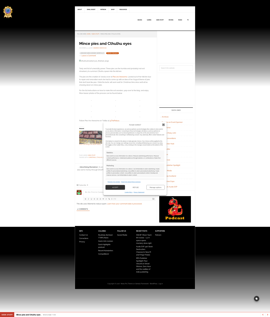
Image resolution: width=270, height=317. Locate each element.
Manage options (155, 187)
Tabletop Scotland (169, 176)
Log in (161, 284)
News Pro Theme (127, 284)
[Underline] (91, 199)
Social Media (167, 171)
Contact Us (83, 235)
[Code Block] (106, 199)
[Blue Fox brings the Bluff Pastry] (90, 137)
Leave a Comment (89, 56)
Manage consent (256, 298)
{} (112, 199)
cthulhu (99, 157)
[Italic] (88, 199)
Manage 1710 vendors (114, 181)
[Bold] (85, 199)
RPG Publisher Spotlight (171, 165)
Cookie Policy (129, 192)
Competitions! (103, 254)
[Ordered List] (97, 199)
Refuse (136, 187)
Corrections (83, 238)
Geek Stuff (91, 155)
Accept (115, 187)
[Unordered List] (100, 199)
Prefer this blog (112, 53)
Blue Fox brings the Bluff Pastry (90, 144)
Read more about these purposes (131, 181)
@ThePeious (114, 121)
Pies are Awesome (120, 77)
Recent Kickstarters (105, 251)
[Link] (109, 199)
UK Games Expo (168, 181)
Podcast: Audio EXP (169, 187)
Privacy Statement (139, 192)
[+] (115, 199)
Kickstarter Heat (168, 144)
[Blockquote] (103, 199)
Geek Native (93, 21)
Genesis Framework (142, 284)
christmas (92, 157)
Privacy (82, 242)
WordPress (153, 284)
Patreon (158, 235)
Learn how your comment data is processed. (124, 204)
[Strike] (94, 199)
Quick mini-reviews (105, 241)
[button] (163, 125)
